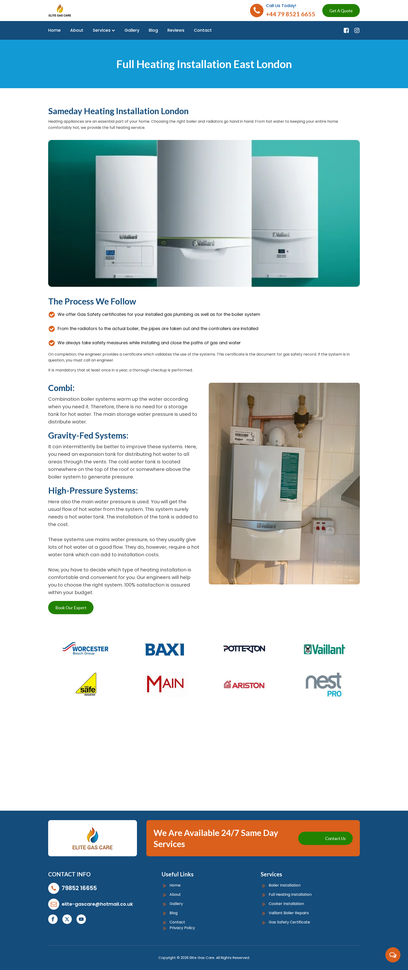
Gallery (131, 30)
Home (54, 30)
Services (101, 30)
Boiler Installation (285, 885)
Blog (153, 30)
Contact (203, 30)
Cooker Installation (286, 903)
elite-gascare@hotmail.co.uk (97, 904)
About (76, 30)
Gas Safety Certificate (289, 922)
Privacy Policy (182, 928)
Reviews (175, 30)
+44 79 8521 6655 (290, 13)
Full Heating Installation (290, 894)
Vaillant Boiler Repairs (289, 913)
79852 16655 (79, 888)
